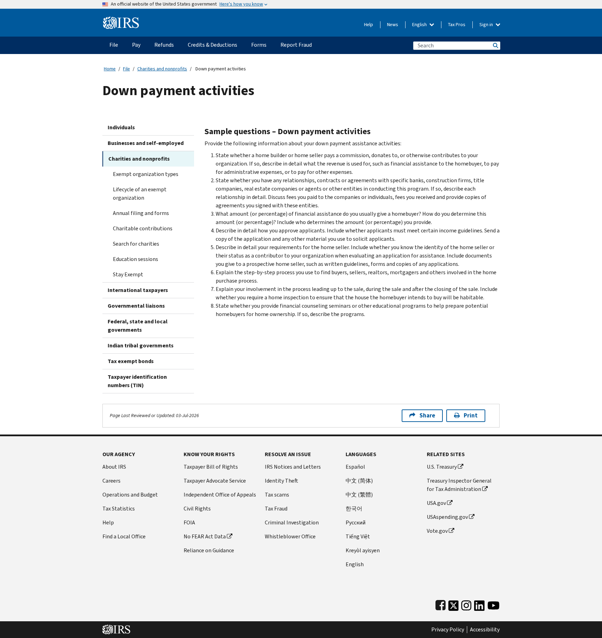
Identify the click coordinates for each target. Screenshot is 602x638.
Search (495, 45)
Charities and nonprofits (162, 69)
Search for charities (136, 243)
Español (355, 466)
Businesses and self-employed (146, 143)
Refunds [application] (164, 44)
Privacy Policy (447, 629)
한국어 (354, 508)
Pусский (355, 522)
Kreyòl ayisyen (363, 550)
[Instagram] (466, 604)
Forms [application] (259, 44)
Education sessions (135, 259)
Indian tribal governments (140, 345)
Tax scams (277, 494)
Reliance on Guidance (209, 550)
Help (368, 24)
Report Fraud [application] (296, 44)
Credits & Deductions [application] (212, 44)
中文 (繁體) (359, 494)
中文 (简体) (359, 480)
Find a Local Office (124, 536)
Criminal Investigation (292, 522)
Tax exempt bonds (131, 361)
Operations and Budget (130, 494)
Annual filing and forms (141, 213)
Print (471, 416)
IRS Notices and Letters (293, 466)
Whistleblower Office (290, 536)
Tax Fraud (276, 508)
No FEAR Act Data (205, 536)
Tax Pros (456, 24)
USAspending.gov (447, 517)
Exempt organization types (145, 174)
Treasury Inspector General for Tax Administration (459, 485)
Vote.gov (437, 531)
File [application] (113, 44)
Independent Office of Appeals (220, 494)
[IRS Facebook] (440, 604)
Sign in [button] (486, 24)
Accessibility (485, 629)
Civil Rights (197, 508)
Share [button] (427, 416)
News (392, 24)
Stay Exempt (128, 274)
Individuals (121, 127)
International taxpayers (138, 290)
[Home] (121, 20)
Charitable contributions (142, 228)
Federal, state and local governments (138, 325)
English (420, 24)
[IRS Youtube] (493, 604)
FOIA (189, 522)
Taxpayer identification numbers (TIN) (137, 381)
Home (110, 69)
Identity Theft (281, 480)
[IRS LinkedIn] (479, 604)
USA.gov (436, 503)
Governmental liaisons (136, 305)
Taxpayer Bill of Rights (211, 466)
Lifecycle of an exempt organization (140, 193)
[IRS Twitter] (453, 604)
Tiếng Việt (358, 536)
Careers (111, 480)
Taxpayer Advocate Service (215, 480)
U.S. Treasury (442, 466)
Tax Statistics (118, 508)
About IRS (114, 466)
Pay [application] (136, 44)
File (126, 69)
